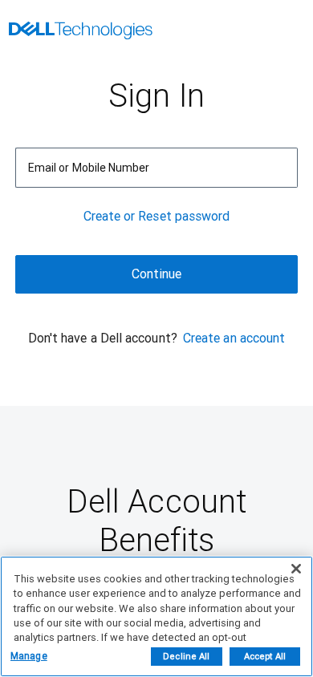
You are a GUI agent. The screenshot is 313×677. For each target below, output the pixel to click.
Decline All (186, 656)
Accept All (265, 656)
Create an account (234, 338)
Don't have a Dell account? (102, 338)
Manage (28, 656)
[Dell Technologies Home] (80, 32)
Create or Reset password (156, 216)
